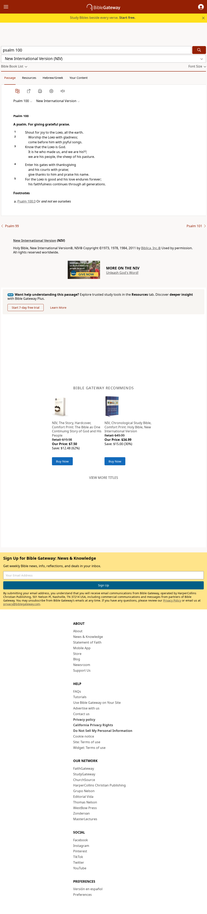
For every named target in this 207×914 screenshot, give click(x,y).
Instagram (81, 845)
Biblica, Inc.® (151, 248)
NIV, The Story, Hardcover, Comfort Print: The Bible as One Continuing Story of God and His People (76, 429)
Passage (10, 78)
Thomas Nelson (85, 802)
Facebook (80, 840)
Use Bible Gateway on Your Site (97, 702)
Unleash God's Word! (122, 272)
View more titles (103, 477)
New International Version (34, 240)
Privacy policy (84, 719)
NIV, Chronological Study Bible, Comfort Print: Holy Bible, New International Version (128, 427)
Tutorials (80, 697)
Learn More (58, 307)
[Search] (199, 50)
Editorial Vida (83, 796)
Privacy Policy (172, 600)
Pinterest (80, 851)
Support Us (82, 670)
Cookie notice (83, 736)
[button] (201, 7)
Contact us (81, 714)
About (77, 631)
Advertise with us (86, 708)
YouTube (79, 868)
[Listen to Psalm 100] (62, 91)
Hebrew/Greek (53, 78)
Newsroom (81, 665)
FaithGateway (83, 768)
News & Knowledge (88, 636)
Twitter (78, 862)
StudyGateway (84, 774)
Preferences (82, 894)
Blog (76, 659)
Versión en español (87, 889)
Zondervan (81, 813)
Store (77, 653)
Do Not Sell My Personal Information (102, 730)
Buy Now (62, 461)
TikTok (78, 857)
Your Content (79, 78)
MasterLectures (85, 819)
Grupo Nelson (84, 791)
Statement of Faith (87, 642)
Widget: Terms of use (89, 747)
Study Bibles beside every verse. (102, 17)
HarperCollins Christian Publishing (99, 785)
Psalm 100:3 (26, 201)
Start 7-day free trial (25, 307)
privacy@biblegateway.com (21, 604)
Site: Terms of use (86, 742)
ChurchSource (84, 780)
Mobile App (82, 648)
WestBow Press (85, 808)
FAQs (77, 691)
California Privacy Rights (93, 725)
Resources (29, 78)
